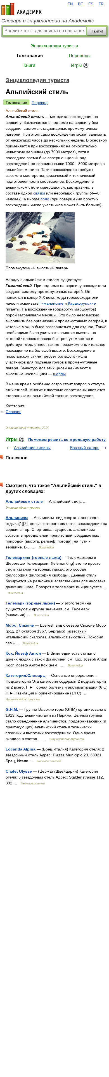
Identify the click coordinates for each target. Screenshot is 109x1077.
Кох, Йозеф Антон (23, 653)
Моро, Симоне (20, 625)
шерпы (59, 374)
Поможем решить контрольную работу (67, 439)
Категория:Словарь (25, 675)
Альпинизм (17, 517)
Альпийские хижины (32, 447)
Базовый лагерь (84, 447)
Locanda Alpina (20, 749)
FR (101, 4)
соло (45, 199)
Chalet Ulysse (19, 771)
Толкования (29, 55)
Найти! (97, 31)
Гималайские (51, 303)
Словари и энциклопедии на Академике (47, 21)
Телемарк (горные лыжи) (30, 603)
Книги (29, 65)
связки (39, 193)
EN (70, 4)
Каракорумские (82, 303)
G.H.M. (12, 709)
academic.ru (21, 9)
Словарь (13, 411)
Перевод (40, 102)
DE (80, 4)
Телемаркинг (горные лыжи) (33, 557)
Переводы (80, 55)
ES (90, 4)
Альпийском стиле (24, 501)
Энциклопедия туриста (54, 45)
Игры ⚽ (80, 65)
